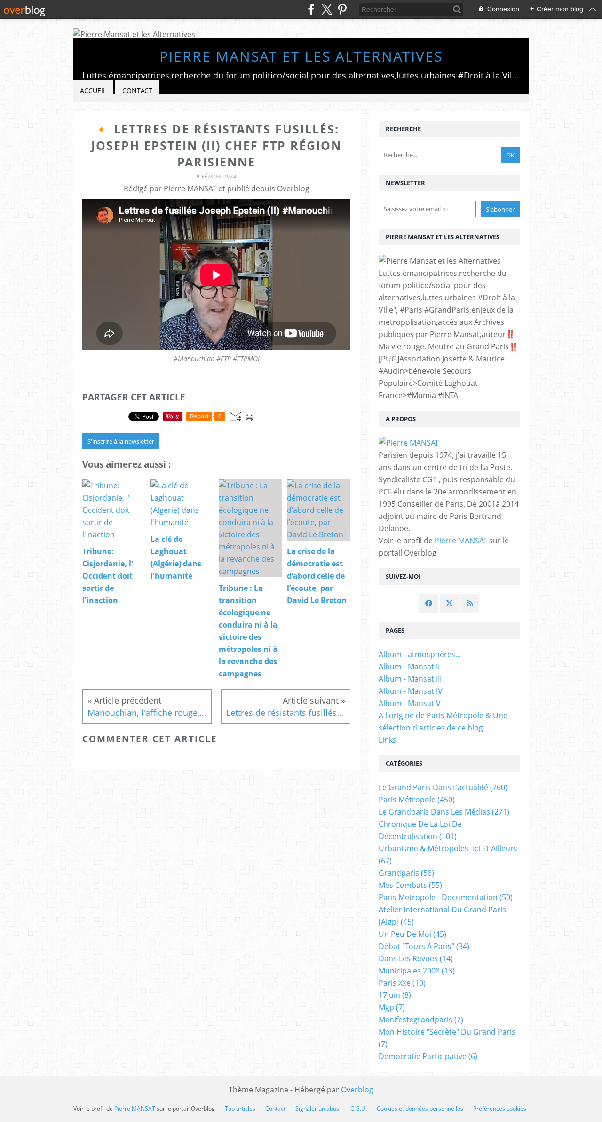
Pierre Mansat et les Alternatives (301, 56)
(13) (417, 970)
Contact (137, 90)
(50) (446, 897)
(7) (392, 1007)
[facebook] (311, 9)
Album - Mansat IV (411, 691)
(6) (428, 1056)
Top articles (240, 1109)
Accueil (93, 90)
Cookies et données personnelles (420, 1109)
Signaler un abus (318, 1109)
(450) (417, 799)
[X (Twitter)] (327, 9)
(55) (410, 885)
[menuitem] (93, 91)
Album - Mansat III (410, 679)
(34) (424, 946)
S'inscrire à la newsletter (120, 441)
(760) (443, 787)
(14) (416, 958)
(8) (395, 995)
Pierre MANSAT (461, 540)
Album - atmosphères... (420, 654)
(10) (402, 983)
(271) (444, 812)
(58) (406, 873)
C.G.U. (358, 1109)
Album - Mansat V (410, 703)
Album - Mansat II (409, 666)
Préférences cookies (499, 1109)
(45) (412, 934)
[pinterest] (342, 9)
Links (387, 740)
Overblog (357, 1089)
